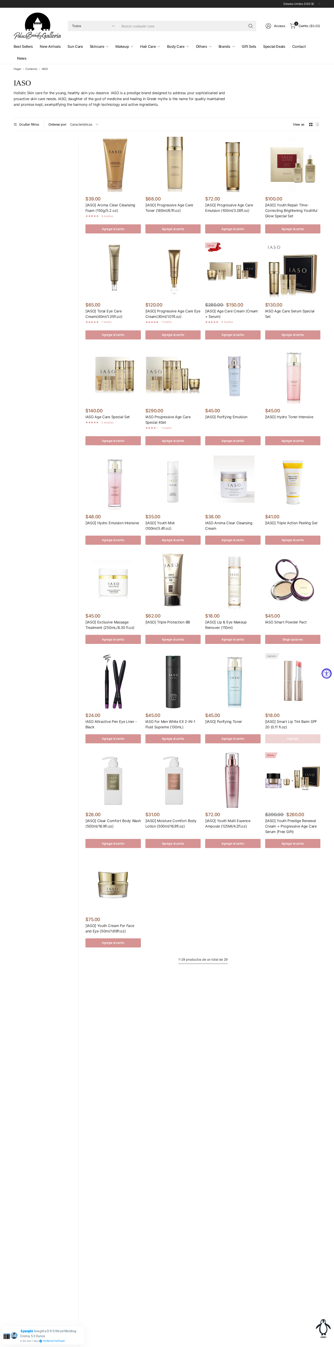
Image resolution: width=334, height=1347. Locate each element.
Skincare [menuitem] (97, 46)
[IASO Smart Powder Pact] (293, 581)
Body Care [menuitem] (175, 46)
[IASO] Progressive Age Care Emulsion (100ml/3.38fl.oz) (229, 208)
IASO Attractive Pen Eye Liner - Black (111, 724)
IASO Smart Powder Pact (286, 622)
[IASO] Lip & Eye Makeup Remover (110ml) (226, 625)
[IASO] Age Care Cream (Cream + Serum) (231, 314)
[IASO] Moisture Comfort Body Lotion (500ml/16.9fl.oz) (171, 823)
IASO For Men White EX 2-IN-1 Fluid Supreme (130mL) (170, 724)
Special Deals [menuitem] (274, 46)
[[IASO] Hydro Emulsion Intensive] (113, 482)
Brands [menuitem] (224, 46)
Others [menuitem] (201, 46)
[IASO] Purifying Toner (223, 721)
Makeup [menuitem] (122, 46)
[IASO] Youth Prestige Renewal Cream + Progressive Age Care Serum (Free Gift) (291, 826)
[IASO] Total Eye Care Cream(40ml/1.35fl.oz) (103, 314)
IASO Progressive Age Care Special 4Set (168, 420)
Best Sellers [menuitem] (23, 46)
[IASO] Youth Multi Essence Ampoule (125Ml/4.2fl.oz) (227, 823)
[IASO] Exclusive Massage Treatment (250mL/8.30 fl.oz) (110, 625)
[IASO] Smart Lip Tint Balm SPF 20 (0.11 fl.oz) (291, 724)
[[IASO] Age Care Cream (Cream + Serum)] (233, 270)
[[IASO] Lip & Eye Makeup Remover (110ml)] (233, 581)
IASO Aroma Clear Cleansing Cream (228, 526)
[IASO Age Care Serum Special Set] (293, 270)
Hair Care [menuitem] (148, 46)
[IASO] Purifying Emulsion (226, 417)
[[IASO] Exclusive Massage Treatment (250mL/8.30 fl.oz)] (113, 581)
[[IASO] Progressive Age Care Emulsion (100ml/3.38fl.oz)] (233, 164)
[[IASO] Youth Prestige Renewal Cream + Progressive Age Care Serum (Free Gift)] (293, 780)
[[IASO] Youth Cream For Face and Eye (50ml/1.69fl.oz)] (113, 885)
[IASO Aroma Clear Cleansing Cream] (233, 482)
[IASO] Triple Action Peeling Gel (291, 523)
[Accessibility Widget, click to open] (327, 673)
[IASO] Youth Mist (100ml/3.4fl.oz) (160, 526)
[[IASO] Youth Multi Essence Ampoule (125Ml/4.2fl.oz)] (233, 780)
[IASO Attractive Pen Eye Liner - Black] (113, 681)
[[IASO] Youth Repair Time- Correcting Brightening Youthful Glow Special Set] (293, 164)
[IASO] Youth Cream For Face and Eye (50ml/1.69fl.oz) (109, 928)
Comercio (31, 69)
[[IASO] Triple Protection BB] (173, 581)
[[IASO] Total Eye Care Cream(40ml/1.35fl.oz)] (113, 270)
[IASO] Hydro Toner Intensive (289, 417)
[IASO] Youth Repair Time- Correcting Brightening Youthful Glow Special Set (291, 210)
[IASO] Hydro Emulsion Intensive (112, 523)
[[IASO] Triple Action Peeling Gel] (293, 482)
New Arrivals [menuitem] (50, 46)
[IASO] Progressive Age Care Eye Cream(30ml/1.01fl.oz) (172, 314)
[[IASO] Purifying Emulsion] (233, 376)
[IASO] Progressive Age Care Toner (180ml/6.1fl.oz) (169, 208)
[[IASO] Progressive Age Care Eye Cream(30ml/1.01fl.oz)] (173, 270)
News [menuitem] (22, 58)
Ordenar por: (57, 124)
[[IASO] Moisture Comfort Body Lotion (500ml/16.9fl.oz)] (173, 780)
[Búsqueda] (250, 26)
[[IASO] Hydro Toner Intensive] (293, 376)
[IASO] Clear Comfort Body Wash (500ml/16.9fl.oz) (113, 823)
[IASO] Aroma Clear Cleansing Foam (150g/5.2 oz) (110, 208)
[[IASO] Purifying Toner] (233, 681)
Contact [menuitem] (299, 46)
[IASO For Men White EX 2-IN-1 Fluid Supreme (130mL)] (173, 681)
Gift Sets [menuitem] (249, 46)
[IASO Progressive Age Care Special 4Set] (173, 376)
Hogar (17, 69)
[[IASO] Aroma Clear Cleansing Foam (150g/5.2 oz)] (113, 164)
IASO (45, 69)
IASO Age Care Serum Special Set (289, 314)
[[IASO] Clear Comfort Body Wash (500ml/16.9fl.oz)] (113, 780)
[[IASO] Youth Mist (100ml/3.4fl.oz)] (173, 482)
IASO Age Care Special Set (107, 417)
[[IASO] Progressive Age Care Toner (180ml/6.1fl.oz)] (173, 164)
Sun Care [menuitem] (75, 46)
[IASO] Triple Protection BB (167, 622)
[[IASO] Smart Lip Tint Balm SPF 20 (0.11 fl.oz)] (293, 681)
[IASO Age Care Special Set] (113, 376)
